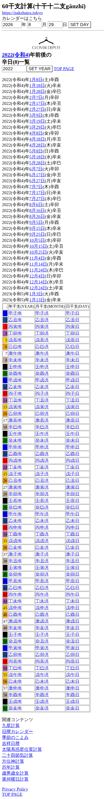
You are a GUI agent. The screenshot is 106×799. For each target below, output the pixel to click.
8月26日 (37, 216)
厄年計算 (11, 767)
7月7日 (36, 186)
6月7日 (36, 168)
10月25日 (38, 252)
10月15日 (38, 246)
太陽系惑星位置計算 (22, 749)
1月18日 (37, 85)
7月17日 (37, 192)
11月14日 (38, 264)
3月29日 (37, 127)
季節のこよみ (15, 737)
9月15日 (37, 228)
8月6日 (36, 204)
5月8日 (36, 151)
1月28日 (37, 91)
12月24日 (38, 287)
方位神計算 (13, 761)
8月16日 (37, 210)
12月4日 (37, 276)
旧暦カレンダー (17, 731)
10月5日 (37, 240)
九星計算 (11, 725)
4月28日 (37, 145)
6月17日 (37, 174)
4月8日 (36, 133)
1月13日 (37, 299)
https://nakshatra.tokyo (22, 12)
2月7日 (36, 97)
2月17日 (37, 103)
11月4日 (37, 258)
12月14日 (38, 281)
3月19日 (37, 121)
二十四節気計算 (17, 755)
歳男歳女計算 (15, 773)
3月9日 (36, 115)
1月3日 (36, 293)
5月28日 (37, 162)
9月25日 (37, 234)
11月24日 (38, 270)
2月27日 (37, 109)
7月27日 (37, 198)
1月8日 (36, 79)
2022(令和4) (16, 55)
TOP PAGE (64, 68)
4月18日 (37, 139)
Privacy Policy (15, 789)
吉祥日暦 (11, 743)
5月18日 (37, 156)
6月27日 (37, 180)
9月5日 (36, 222)
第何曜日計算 (15, 779)
